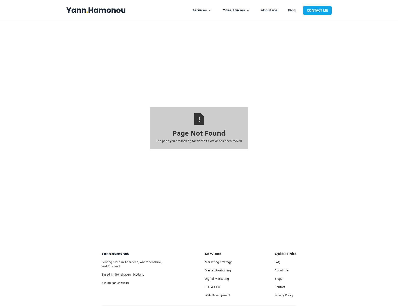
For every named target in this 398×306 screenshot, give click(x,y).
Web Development (217, 295)
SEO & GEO (212, 287)
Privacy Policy (284, 295)
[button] (202, 10)
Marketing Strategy (218, 262)
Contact (280, 287)
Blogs (278, 279)
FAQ (277, 262)
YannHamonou (96, 10)
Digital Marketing (217, 279)
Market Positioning (218, 270)
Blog (292, 10)
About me (269, 10)
